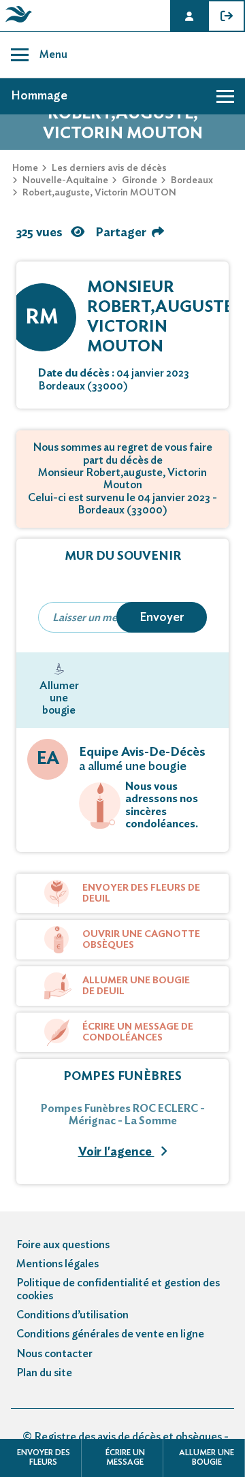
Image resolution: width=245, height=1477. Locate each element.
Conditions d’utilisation (72, 1314)
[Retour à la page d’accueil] (16, 22)
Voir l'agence (116, 1152)
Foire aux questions (63, 1244)
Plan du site (44, 1372)
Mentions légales (57, 1263)
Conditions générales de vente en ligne (110, 1334)
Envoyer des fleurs (43, 1457)
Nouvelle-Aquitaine (65, 180)
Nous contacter (54, 1353)
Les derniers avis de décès (109, 168)
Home (25, 168)
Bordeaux (192, 180)
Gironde (139, 180)
